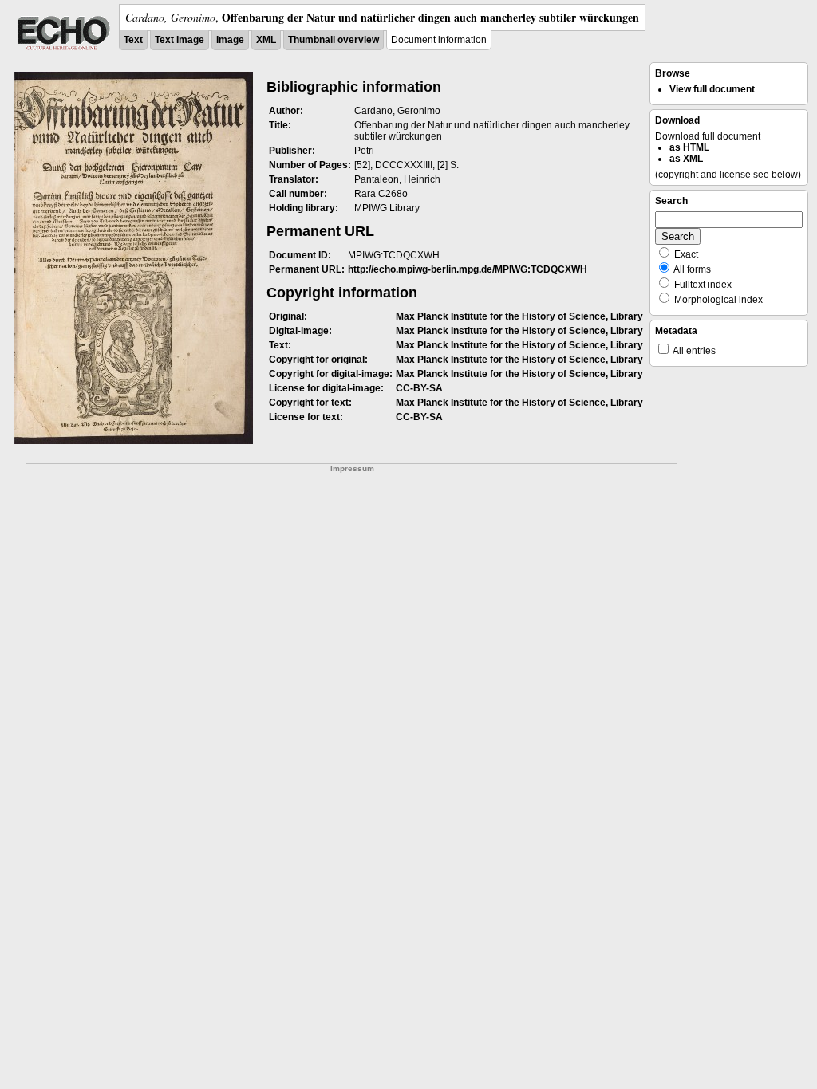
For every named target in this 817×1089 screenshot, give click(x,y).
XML (266, 39)
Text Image (179, 39)
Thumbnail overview (333, 39)
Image (230, 39)
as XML (686, 158)
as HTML (689, 147)
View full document (712, 89)
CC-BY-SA (419, 388)
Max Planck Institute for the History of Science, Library (519, 316)
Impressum (352, 468)
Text (133, 39)
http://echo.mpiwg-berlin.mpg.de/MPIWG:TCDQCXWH (467, 269)
